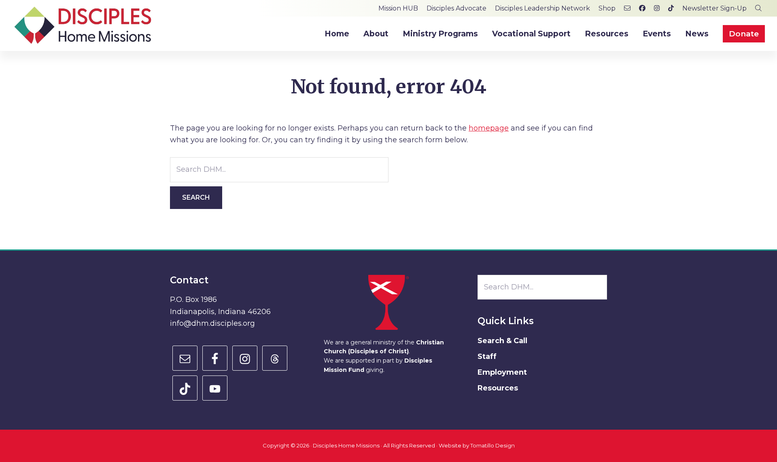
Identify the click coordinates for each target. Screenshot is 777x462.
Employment (502, 372)
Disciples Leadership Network (542, 8)
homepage (489, 128)
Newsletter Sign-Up (714, 8)
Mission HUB (398, 8)
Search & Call (502, 340)
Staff (487, 356)
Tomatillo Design (492, 445)
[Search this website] (758, 8)
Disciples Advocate (456, 8)
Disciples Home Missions (346, 445)
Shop (607, 8)
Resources (498, 388)
